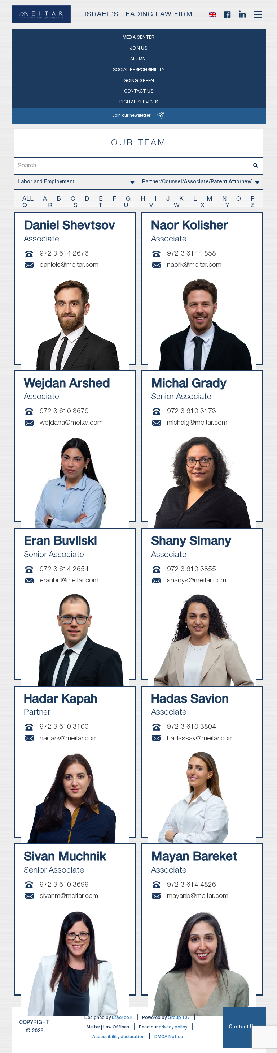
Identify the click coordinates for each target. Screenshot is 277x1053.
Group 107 (179, 1018)
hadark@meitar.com (69, 738)
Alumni (138, 59)
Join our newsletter (131, 115)
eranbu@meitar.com (69, 580)
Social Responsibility (138, 70)
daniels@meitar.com (69, 265)
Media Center (138, 37)
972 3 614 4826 (191, 885)
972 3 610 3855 (191, 569)
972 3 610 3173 (191, 411)
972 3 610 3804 (191, 727)
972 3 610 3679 (64, 411)
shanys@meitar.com (196, 580)
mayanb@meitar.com (197, 896)
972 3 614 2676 (64, 254)
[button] (212, 14)
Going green (138, 81)
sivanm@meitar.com (69, 896)
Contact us (138, 91)
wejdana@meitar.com (71, 423)
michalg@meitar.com (197, 423)
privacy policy (173, 1027)
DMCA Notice (168, 1037)
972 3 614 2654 (64, 569)
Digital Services (138, 102)
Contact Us (242, 1027)
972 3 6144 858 (191, 254)
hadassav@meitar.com (200, 738)
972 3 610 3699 (64, 885)
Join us (138, 48)
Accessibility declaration (118, 1037)
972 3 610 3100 (64, 727)
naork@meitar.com (194, 265)
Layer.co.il (122, 1018)
